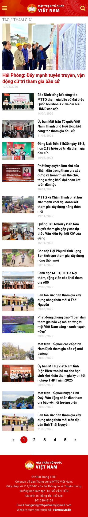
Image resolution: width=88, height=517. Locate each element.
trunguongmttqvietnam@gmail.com (48, 505)
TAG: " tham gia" (17, 20)
